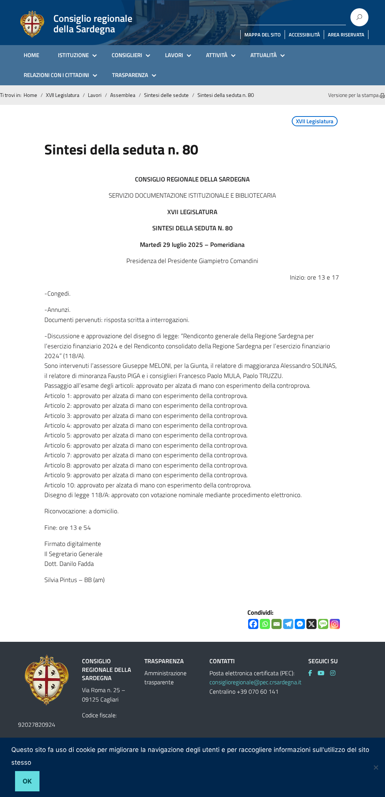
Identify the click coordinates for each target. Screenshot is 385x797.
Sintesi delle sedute (166, 95)
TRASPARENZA (130, 75)
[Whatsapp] (265, 624)
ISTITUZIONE (73, 55)
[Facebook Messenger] (300, 624)
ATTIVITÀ (216, 55)
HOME (31, 55)
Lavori (95, 95)
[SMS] (323, 624)
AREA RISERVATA (346, 34)
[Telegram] (288, 624)
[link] (313, 673)
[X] (311, 624)
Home (30, 95)
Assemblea (122, 95)
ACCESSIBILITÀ (304, 34)
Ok (27, 781)
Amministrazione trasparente (165, 677)
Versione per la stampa (354, 95)
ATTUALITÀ (263, 55)
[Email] (276, 624)
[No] (375, 767)
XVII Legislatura (62, 95)
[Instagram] (335, 624)
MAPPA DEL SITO (262, 34)
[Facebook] (253, 624)
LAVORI (174, 55)
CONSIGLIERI (127, 55)
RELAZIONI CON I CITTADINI (56, 75)
